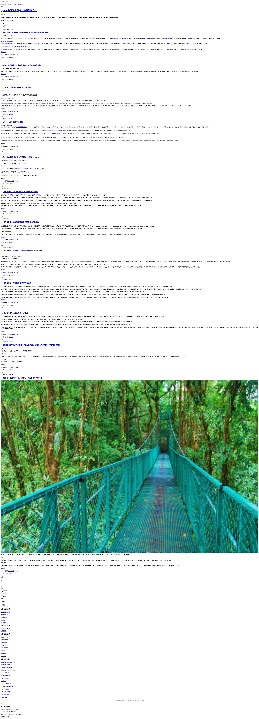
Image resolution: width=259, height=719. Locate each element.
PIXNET (119, 700)
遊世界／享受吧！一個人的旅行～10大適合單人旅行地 (22, 378)
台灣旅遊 (11, 57)
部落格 (4, 25)
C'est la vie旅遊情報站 (6, 672)
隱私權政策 (137, 700)
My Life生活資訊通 (5, 678)
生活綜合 (11, 20)
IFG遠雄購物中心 (35, 175)
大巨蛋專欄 (3, 656)
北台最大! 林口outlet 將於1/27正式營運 (17, 87)
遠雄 (144, 38)
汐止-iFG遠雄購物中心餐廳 (13, 122)
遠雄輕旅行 (118, 38)
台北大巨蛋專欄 (4, 645)
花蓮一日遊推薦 (8, 71)
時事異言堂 (3, 681)
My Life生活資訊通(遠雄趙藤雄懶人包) (19, 10)
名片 (4, 26)
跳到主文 (3, 14)
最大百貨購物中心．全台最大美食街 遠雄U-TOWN (31, 168)
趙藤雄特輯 (3, 622)
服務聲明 (142, 700)
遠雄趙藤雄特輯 (4, 614)
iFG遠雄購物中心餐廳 (21, 127)
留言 (13, 54)
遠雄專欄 (3, 650)
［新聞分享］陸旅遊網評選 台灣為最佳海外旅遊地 (21, 222)
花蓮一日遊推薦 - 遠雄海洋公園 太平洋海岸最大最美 (22, 65)
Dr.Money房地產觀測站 (6, 683)
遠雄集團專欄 (4, 642)
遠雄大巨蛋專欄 (4, 648)
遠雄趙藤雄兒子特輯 (5, 612)
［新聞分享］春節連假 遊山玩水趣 (15, 313)
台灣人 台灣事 (4, 697)
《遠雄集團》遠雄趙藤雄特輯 (8, 667)
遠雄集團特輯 (4, 617)
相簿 (4, 23)
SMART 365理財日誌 (5, 691)
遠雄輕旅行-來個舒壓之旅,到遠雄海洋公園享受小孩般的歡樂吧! (25, 32)
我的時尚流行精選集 (5, 675)
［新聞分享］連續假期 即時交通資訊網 (17, 283)
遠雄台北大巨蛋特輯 (5, 625)
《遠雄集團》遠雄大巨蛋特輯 (8, 662)
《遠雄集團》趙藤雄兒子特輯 (8, 670)
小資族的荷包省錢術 (5, 689)
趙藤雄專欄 (3, 653)
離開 (8, 716)
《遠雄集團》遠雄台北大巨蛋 (8, 664)
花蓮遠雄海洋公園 (26, 71)
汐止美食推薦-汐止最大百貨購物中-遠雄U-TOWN (21, 157)
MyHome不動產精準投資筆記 (7, 686)
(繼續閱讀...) (3, 52)
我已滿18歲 (3, 716)
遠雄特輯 (3, 620)
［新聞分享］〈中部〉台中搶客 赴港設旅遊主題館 (20, 192)
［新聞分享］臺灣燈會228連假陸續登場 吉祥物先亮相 (22, 251)
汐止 (18, 168)
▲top (2, 59)
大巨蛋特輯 (3, 631)
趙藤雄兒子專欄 (4, 637)
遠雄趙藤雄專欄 (4, 639)
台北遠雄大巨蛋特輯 (5, 628)
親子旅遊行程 (148, 38)
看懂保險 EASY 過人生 (6, 694)
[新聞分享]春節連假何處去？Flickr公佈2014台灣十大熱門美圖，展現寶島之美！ (31, 345)
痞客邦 (10, 54)
